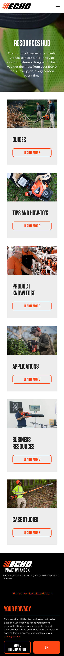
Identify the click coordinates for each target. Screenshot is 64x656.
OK (46, 647)
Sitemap (8, 578)
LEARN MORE (32, 152)
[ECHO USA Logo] (16, 6)
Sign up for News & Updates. (31, 593)
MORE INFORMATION (17, 647)
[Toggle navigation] (57, 6)
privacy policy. (12, 636)
